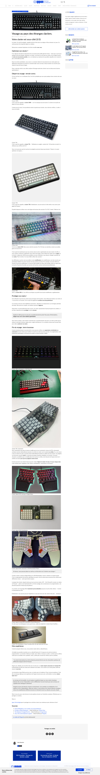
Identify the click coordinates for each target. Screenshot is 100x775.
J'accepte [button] (80, 769)
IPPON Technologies (70, 766)
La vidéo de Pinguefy (18, 717)
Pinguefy (44, 713)
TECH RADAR (92, 5)
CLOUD (25, 5)
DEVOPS (49, 5)
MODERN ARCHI (18, 5)
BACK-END (43, 5)
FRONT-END (36, 5)
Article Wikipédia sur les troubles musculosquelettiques (28, 708)
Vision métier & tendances (69, 5)
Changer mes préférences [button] (84, 772)
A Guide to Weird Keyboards (21, 710)
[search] (65, 2)
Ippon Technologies (16, 702)
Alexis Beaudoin (16, 36)
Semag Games (43, 712)
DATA (9, 5)
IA (12, 5)
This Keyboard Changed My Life (22, 712)
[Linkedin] (52, 733)
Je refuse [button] (88, 769)
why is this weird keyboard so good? (23, 713)
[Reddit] (50, 733)
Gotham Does (42, 710)
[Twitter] (47, 733)
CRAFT (59, 5)
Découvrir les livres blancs (76, 29)
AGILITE (30, 5)
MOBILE (54, 5)
